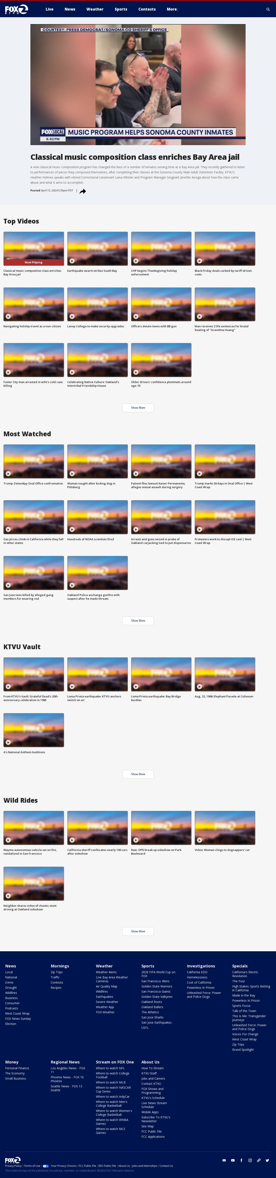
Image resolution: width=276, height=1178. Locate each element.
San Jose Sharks (152, 1017)
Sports (147, 965)
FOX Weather (105, 1012)
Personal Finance (17, 1068)
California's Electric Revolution (245, 974)
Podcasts (11, 1008)
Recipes (56, 988)
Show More (138, 407)
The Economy (15, 1073)
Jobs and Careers (153, 1078)
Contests (57, 982)
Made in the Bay (243, 995)
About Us (150, 1062)
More (172, 9)
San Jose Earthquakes (156, 1022)
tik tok (258, 1160)
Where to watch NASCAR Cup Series (113, 1089)
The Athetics (150, 1012)
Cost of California (199, 982)
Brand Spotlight (243, 1050)
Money (11, 1062)
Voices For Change (245, 1034)
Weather (104, 965)
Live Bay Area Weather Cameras (112, 979)
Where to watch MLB (111, 1082)
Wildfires (11, 993)
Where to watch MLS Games (110, 1131)
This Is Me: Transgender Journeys (249, 1018)
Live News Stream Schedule (154, 1105)
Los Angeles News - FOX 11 (68, 1070)
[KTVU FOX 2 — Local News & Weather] (19, 9)
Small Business (15, 1078)
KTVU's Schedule (153, 1098)
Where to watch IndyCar (113, 1096)
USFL (145, 1028)
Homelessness (197, 977)
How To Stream (152, 1068)
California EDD (197, 972)
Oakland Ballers (152, 1007)
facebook (241, 1160)
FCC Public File (151, 1131)
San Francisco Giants (156, 991)
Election (10, 1024)
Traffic (55, 977)
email (224, 1160)
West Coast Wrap (17, 1013)
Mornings (60, 965)
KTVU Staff (149, 1073)
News (10, 965)
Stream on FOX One (115, 1062)
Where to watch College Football (112, 1075)
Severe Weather (107, 1002)
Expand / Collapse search (268, 9)
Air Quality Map (106, 986)
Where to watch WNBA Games (112, 1122)
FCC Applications (153, 1137)
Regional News (65, 1062)
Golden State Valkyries (156, 997)
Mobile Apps (150, 1112)
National (11, 977)
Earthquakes (104, 997)
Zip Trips (57, 972)
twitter (267, 1160)
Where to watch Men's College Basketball (111, 1104)
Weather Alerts (106, 972)
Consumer (12, 1003)
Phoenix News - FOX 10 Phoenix (67, 1079)
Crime (9, 982)
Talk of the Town (244, 1011)
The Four (238, 981)
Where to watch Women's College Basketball (114, 1113)
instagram (250, 1160)
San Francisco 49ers (155, 981)
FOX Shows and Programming (152, 1091)
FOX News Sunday (18, 1019)
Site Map (147, 1126)
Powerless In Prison (201, 988)
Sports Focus (241, 1006)
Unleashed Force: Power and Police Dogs (204, 995)
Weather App (105, 1007)
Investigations (201, 965)
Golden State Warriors (156, 986)
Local (9, 972)
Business (11, 998)
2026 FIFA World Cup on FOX (158, 974)
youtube (232, 1160)
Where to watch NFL (110, 1068)
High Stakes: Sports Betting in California (251, 988)
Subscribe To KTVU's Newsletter (155, 1119)
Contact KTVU (151, 1084)
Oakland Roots (151, 1002)
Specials (240, 965)
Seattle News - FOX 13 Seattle (66, 1088)
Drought (11, 988)
